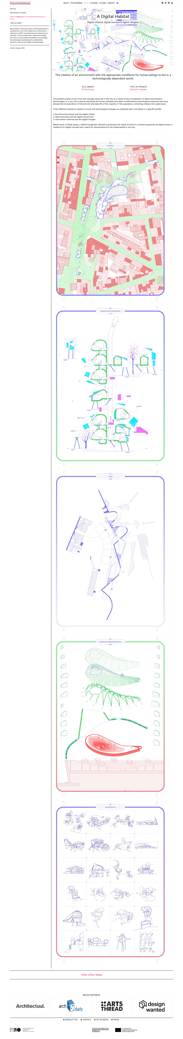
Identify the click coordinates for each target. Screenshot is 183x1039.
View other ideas (91, 975)
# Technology (88, 89)
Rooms (102, 3)
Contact (87, 1020)
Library (111, 3)
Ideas (86, 3)
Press (116, 1020)
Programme (76, 3)
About (66, 3)
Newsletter (71, 1020)
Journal (94, 3)
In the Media (102, 1020)
